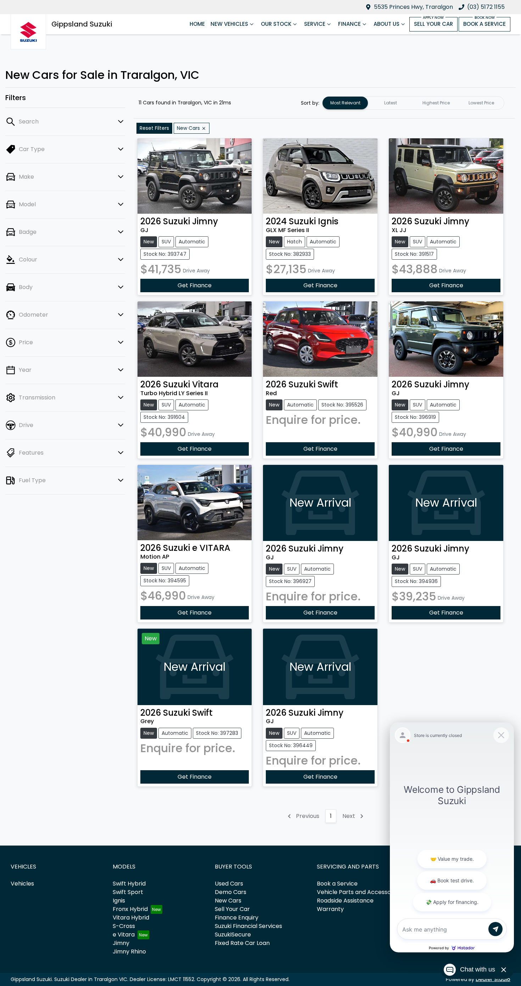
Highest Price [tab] (436, 103)
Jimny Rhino (129, 951)
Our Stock (276, 24)
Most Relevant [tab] (345, 103)
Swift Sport (128, 892)
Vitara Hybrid (131, 917)
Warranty (330, 909)
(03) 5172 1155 (486, 7)
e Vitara (124, 934)
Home (197, 24)
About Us (386, 24)
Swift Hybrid (129, 884)
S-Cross (124, 926)
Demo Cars (230, 892)
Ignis (119, 900)
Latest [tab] (390, 103)
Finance (349, 24)
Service (314, 24)
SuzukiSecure (233, 934)
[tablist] (413, 103)
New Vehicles (229, 24)
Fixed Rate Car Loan (242, 943)
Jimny (121, 943)
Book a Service (484, 24)
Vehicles (22, 884)
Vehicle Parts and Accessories (359, 892)
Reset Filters (154, 128)
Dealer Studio (493, 979)
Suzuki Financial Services (248, 926)
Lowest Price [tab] (481, 103)
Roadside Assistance (345, 900)
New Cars (228, 900)
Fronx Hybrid (130, 909)
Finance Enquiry (236, 917)
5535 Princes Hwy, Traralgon (413, 7)
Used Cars (229, 884)
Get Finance (195, 285)
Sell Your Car (433, 24)
